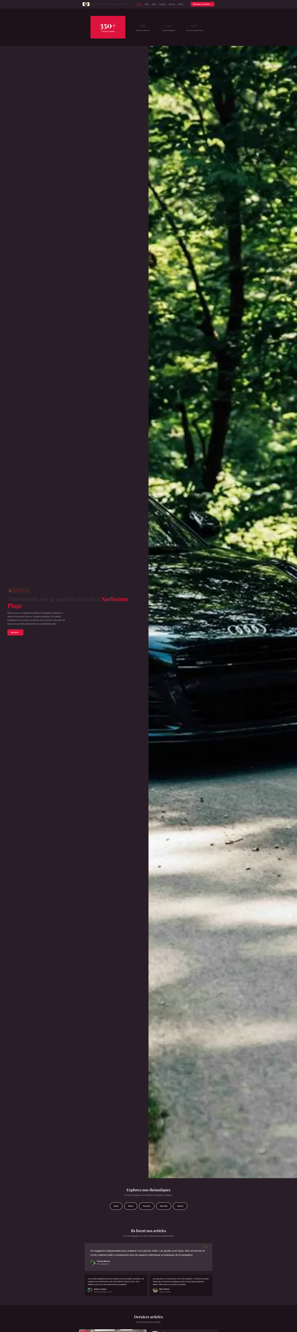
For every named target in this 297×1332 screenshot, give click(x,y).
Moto (147, 4)
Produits (162, 4)
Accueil (139, 4)
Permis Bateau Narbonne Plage (109, 4)
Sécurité (172, 4)
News (154, 4)
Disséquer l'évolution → (202, 4)
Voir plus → (15, 632)
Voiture (180, 4)
